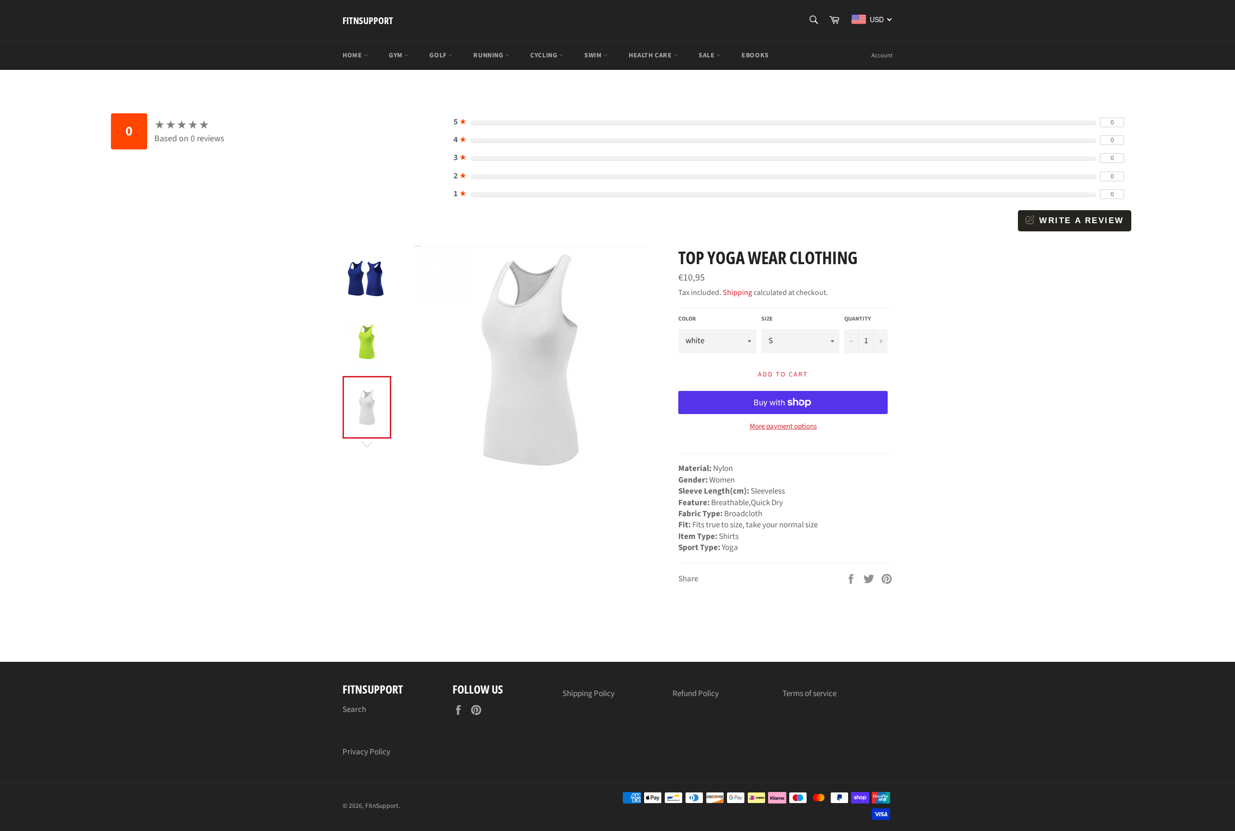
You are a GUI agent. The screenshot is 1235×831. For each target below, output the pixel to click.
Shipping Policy (589, 693)
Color (687, 319)
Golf (438, 55)
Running (489, 55)
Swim (594, 55)
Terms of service (809, 693)
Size (767, 319)
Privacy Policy (366, 752)
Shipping (737, 292)
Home (353, 55)
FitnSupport (368, 20)
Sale (707, 55)
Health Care (651, 55)
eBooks (755, 55)
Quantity (857, 319)
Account (881, 55)
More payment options (783, 426)
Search (354, 709)
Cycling (544, 55)
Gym (396, 55)
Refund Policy (695, 693)
